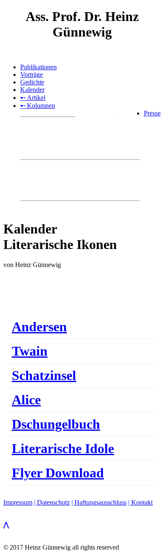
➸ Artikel (32, 97)
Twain (30, 351)
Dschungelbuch (56, 424)
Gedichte (32, 82)
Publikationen (38, 67)
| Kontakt (140, 502)
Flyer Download (58, 472)
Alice (26, 399)
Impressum (17, 502)
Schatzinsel (44, 375)
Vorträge (31, 74)
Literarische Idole (63, 448)
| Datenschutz (52, 502)
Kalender (32, 89)
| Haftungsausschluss (99, 502)
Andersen (39, 326)
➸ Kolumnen (37, 105)
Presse (152, 113)
